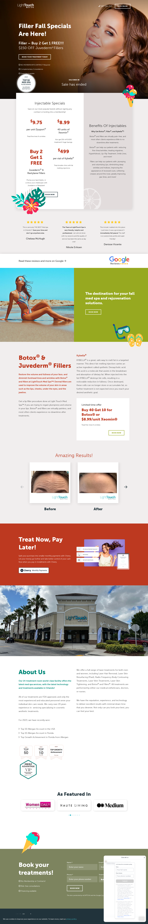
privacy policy (71, 919)
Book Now (50, 194)
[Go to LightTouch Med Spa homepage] (26, 6)
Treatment (103, 875)
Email (101, 862)
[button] (68, 815)
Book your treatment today (35, 57)
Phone (70, 875)
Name (69, 862)
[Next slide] (125, 487)
